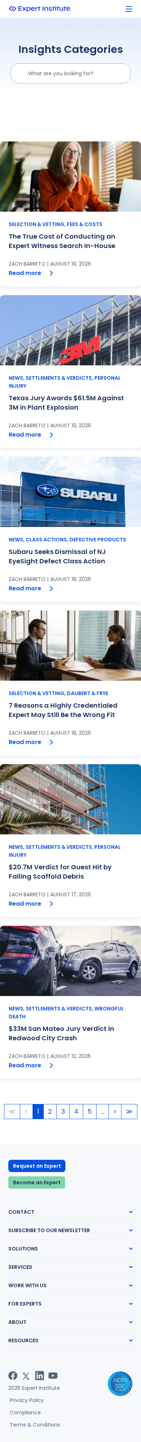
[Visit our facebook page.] (12, 1375)
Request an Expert (37, 1166)
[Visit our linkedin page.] (39, 1375)
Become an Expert (37, 1182)
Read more (25, 273)
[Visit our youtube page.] (52, 1375)
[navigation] (129, 9)
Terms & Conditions (35, 1424)
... (102, 1111)
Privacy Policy (27, 1400)
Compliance (25, 1412)
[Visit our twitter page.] (26, 1375)
